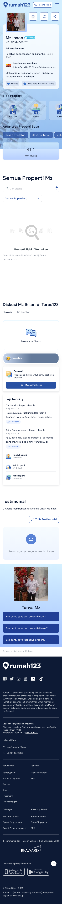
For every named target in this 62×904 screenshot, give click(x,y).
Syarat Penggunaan (12, 822)
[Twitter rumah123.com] (12, 679)
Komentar (23, 312)
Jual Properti (13, 421)
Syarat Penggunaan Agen (15, 828)
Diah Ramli (11, 405)
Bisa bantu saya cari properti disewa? (27, 628)
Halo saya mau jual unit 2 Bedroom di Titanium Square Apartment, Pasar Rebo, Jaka (28, 415)
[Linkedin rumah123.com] (33, 679)
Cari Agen (17, 651)
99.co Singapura (39, 822)
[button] (33, 16)
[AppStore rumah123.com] (14, 872)
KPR (33, 778)
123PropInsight (10, 801)
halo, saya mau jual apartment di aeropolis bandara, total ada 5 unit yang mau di (29, 439)
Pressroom (8, 796)
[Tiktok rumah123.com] (41, 679)
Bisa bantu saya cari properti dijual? (25, 616)
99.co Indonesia (38, 816)
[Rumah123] (16, 5)
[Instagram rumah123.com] (19, 679)
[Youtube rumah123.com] (25, 679)
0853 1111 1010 (31, 732)
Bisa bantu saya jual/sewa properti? (25, 639)
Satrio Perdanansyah (16, 430)
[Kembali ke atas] (53, 863)
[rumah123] (31, 666)
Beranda (6, 651)
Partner (6, 784)
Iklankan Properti (39, 772)
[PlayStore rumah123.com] (38, 872)
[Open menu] (57, 5)
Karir (5, 790)
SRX (33, 828)
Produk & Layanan (11, 778)
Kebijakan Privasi (11, 816)
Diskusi (7, 312)
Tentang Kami (9, 772)
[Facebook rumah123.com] (5, 679)
